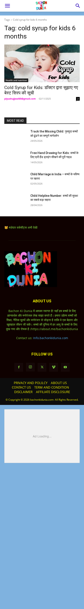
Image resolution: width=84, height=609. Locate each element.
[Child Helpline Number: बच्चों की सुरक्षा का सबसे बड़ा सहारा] (15, 202)
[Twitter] (42, 367)
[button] (7, 6)
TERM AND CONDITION (51, 387)
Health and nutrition (16, 80)
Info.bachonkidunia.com (50, 338)
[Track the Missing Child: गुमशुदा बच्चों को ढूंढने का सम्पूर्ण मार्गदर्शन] (15, 137)
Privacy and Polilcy (30, 383)
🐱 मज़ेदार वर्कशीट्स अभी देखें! (21, 227)
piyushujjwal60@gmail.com (20, 98)
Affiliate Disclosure (53, 392)
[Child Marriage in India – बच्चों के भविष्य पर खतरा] (15, 180)
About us (59, 383)
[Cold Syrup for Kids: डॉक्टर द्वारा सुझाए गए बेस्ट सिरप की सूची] (42, 63)
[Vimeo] (53, 367)
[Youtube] (65, 367)
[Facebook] (18, 367)
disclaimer (23, 392)
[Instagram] (30, 367)
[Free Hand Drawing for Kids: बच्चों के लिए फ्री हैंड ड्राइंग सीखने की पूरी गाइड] (15, 159)
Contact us (21, 387)
